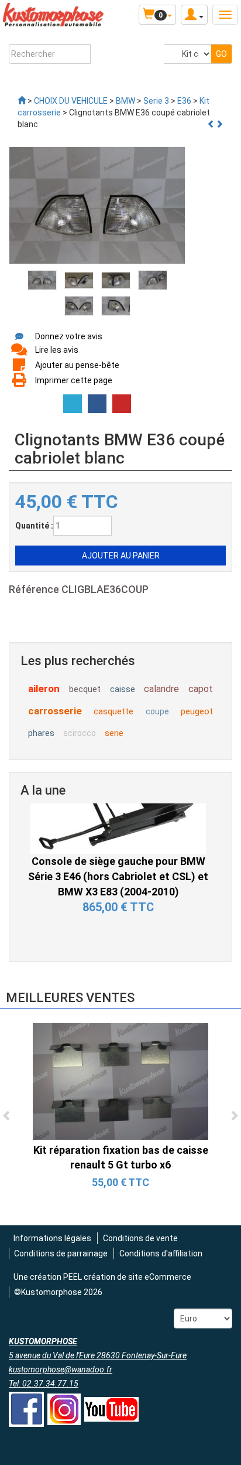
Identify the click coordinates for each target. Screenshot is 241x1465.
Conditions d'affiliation (160, 1253)
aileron (44, 688)
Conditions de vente (140, 1238)
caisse (122, 689)
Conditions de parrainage (61, 1253)
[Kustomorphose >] (22, 100)
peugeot (197, 711)
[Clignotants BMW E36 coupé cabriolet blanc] (42, 279)
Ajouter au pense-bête (77, 365)
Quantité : (34, 525)
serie (114, 733)
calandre (161, 688)
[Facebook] (97, 403)
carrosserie (55, 711)
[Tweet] (72, 403)
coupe (157, 711)
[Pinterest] (121, 403)
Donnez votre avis (68, 336)
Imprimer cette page (73, 380)
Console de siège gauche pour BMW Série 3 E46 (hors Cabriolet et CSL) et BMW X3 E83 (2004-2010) (118, 853)
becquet (85, 689)
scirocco (79, 733)
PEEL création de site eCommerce (127, 1277)
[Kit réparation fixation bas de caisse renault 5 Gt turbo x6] (120, 1081)
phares (41, 733)
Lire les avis (56, 350)
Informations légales (52, 1238)
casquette (113, 711)
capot (200, 688)
